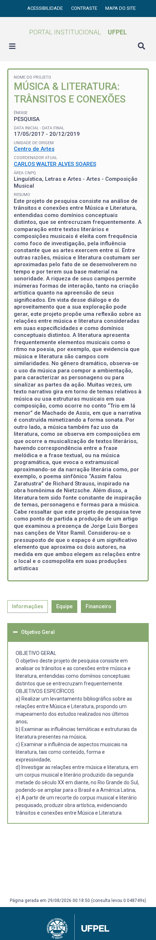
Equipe (64, 606)
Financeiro (98, 606)
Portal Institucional (78, 32)
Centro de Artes (34, 149)
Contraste (84, 8)
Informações (27, 606)
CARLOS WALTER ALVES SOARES (55, 164)
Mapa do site (120, 8)
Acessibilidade (45, 8)
